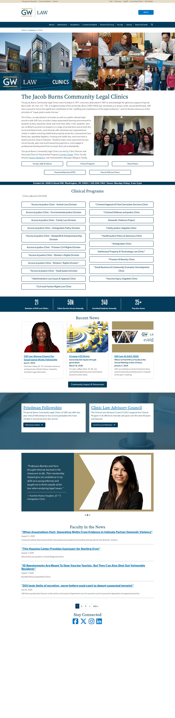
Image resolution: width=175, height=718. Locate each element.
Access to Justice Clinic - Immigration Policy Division (53, 228)
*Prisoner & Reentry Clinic (121, 259)
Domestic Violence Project (121, 220)
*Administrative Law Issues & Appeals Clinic (53, 279)
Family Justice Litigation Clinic (121, 228)
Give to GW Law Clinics (110, 172)
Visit (111, 1)
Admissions (62, 25)
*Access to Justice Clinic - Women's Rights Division (53, 255)
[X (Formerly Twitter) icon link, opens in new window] (84, 623)
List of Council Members (103, 425)
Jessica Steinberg (37, 158)
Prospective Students (29, 1)
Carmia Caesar (66, 155)
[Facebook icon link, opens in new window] (76, 623)
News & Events (141, 25)
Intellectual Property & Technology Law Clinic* (121, 251)
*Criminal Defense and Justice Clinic (121, 212)
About (51, 25)
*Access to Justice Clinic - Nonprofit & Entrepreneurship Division (53, 238)
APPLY (146, 12)
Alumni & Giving (107, 25)
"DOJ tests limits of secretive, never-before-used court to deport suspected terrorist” (77, 585)
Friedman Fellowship (42, 407)
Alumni (55, 1)
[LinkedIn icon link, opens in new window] (99, 623)
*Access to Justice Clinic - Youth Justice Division (53, 271)
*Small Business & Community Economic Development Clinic (121, 269)
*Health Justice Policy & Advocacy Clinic (121, 236)
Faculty (120, 25)
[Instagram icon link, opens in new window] (92, 623)
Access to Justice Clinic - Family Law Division (53, 220)
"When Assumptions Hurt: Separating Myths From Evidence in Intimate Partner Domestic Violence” (87, 532)
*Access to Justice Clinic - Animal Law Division (53, 204)
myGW (125, 1)
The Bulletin (149, 1)
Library (129, 25)
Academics (75, 25)
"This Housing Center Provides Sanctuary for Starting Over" (60, 548)
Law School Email (136, 1)
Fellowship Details (32, 425)
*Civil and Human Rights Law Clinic (53, 286)
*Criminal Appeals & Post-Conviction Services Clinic (121, 204)
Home (24, 30)
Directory (118, 1)
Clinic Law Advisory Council (116, 407)
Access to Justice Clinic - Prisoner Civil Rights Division (53, 247)
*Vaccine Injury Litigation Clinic (121, 279)
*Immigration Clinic (121, 244)
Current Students (45, 1)
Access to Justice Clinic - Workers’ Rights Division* (53, 263)
